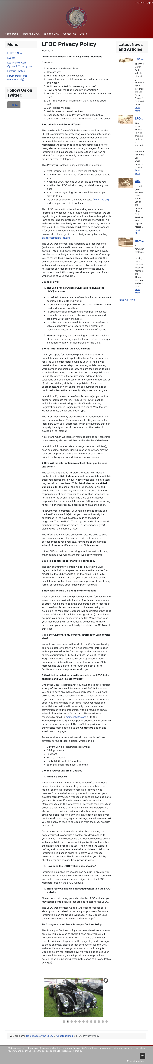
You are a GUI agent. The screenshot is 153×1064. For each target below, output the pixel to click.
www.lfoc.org (101, 199)
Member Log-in (144, 2)
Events (11, 57)
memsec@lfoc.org (76, 716)
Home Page (11, 33)
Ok (142, 1056)
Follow (14, 104)
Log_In (83, 33)
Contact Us (69, 33)
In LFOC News (15, 53)
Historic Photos (16, 70)
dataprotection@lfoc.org (56, 237)
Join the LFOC (52, 33)
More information (135, 1061)
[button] (99, 997)
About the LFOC (31, 33)
